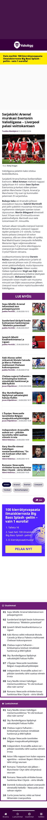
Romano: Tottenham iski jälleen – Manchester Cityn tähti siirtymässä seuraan (24, 769)
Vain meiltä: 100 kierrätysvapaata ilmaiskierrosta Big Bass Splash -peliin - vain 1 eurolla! (22, 58)
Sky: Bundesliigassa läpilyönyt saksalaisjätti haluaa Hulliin (15, 395)
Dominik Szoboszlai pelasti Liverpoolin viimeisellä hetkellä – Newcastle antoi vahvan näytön (26, 787)
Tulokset (7, 490)
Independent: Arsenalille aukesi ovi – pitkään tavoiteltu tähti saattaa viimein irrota (15, 433)
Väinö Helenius (8, 440)
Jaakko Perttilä (8, 311)
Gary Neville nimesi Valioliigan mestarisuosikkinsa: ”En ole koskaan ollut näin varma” (15, 451)
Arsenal (17, 484)
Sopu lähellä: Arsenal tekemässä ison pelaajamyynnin (13, 306)
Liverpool (38, 484)
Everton (27, 484)
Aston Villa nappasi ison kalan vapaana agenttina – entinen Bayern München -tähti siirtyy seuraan (26, 759)
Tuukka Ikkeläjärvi (10, 131)
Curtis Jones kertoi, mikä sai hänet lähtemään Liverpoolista (24, 797)
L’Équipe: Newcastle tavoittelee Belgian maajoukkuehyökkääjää (15, 416)
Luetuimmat (11, 703)
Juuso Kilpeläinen (9, 386)
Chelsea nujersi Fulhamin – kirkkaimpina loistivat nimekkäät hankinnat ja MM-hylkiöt (16, 380)
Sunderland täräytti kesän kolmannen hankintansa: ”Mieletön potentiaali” (16, 323)
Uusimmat (10, 605)
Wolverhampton (21, 490)
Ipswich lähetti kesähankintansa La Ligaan (13, 339)
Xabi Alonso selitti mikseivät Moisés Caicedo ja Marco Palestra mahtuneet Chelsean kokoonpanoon (16, 362)
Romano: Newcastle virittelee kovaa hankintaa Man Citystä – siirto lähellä (16, 467)
